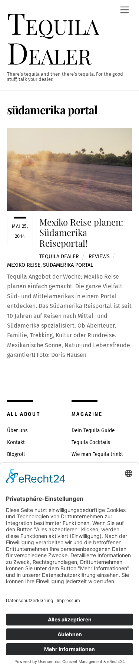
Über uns (17, 430)
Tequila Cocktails (91, 442)
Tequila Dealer (59, 256)
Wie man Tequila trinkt (97, 454)
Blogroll (16, 454)
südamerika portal (68, 265)
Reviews (99, 256)
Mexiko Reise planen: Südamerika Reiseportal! (81, 232)
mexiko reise (23, 265)
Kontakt (16, 442)
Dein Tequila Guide (93, 430)
